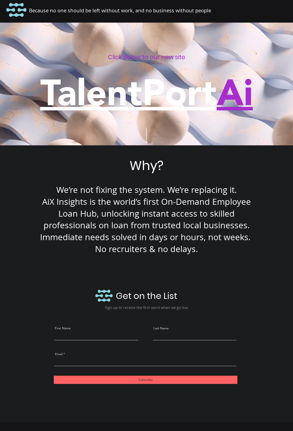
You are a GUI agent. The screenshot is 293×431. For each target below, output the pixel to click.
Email (58, 354)
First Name (63, 328)
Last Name (161, 328)
